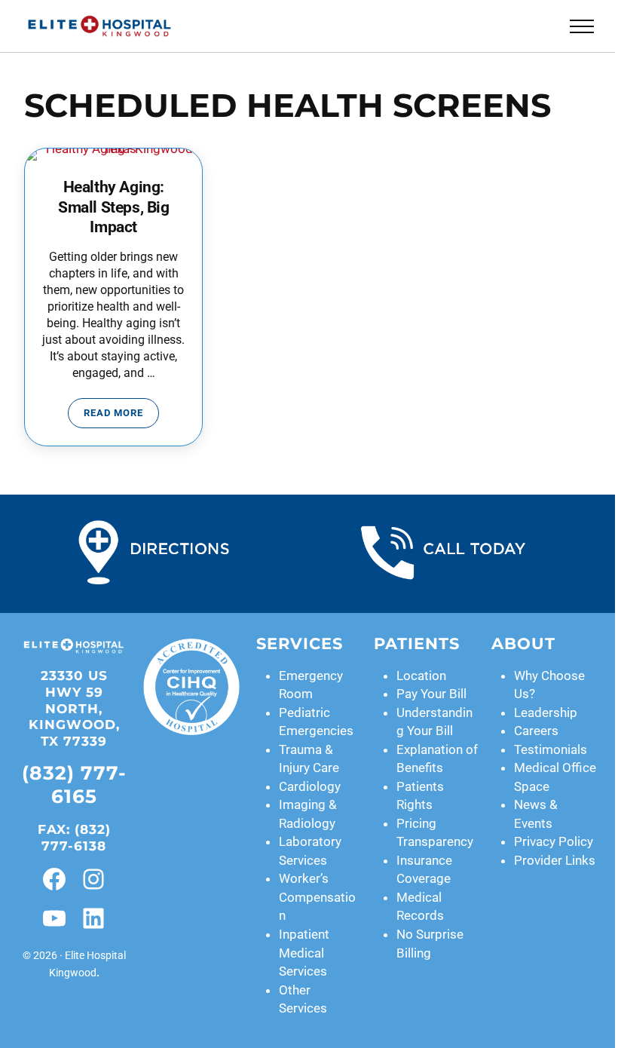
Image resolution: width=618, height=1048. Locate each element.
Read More (121, 415)
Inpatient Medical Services (304, 953)
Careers (536, 730)
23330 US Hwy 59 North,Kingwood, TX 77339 (74, 708)
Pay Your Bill (431, 693)
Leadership (545, 712)
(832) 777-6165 (74, 784)
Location (421, 675)
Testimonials (550, 749)
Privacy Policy (553, 841)
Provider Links (554, 860)
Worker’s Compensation (317, 897)
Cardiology (310, 786)
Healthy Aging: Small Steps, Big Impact (114, 206)
